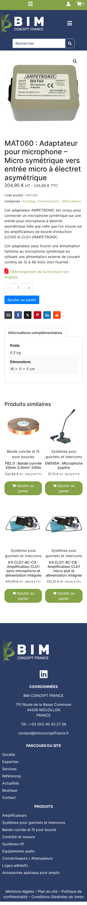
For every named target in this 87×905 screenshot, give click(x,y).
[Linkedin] (43, 674)
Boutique (29, 201)
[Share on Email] (8, 315)
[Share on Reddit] (57, 315)
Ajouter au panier (21, 300)
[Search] (69, 43)
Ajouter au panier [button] (25, 488)
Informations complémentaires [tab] (35, 332)
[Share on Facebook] (18, 315)
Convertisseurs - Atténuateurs (59, 201)
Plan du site (48, 891)
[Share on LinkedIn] (47, 315)
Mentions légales (20, 891)
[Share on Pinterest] (37, 315)
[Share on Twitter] (27, 315)
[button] (75, 61)
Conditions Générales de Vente (57, 896)
